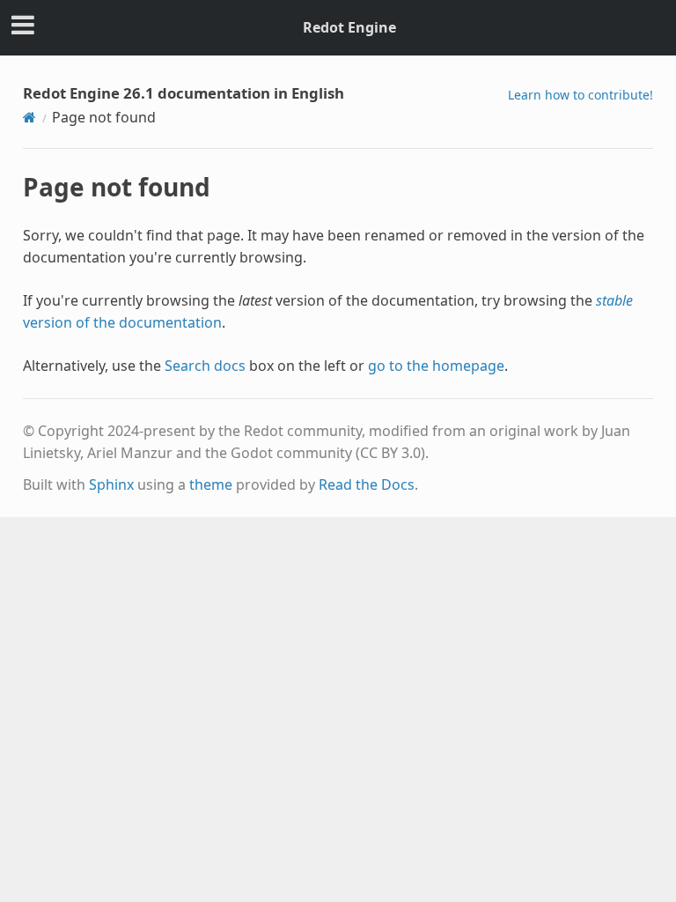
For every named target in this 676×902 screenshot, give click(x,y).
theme (210, 484)
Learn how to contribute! (580, 94)
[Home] (29, 117)
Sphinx (111, 484)
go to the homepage (436, 365)
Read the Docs (367, 484)
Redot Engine (349, 27)
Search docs (205, 365)
